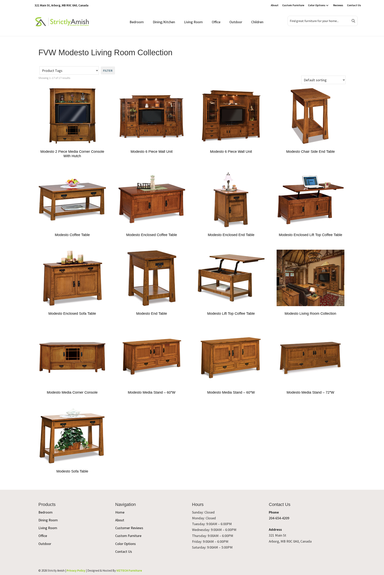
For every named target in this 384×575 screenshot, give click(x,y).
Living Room (193, 22)
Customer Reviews (129, 528)
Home (119, 512)
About (274, 5)
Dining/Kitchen (164, 22)
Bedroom (137, 22)
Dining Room (48, 520)
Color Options (316, 5)
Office (216, 22)
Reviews (338, 5)
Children (257, 22)
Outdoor (235, 22)
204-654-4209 (279, 518)
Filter (108, 70)
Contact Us (354, 5)
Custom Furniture (293, 5)
